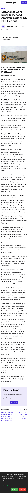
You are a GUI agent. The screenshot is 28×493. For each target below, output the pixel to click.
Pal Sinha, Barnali (11, 26)
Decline (22, 489)
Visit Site (14, 402)
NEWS (3, 8)
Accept (14, 489)
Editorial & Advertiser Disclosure (10, 38)
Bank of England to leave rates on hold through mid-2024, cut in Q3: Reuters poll (7, 416)
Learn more (5, 485)
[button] (2, 2)
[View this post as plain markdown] (22, 26)
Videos (24, 2)
